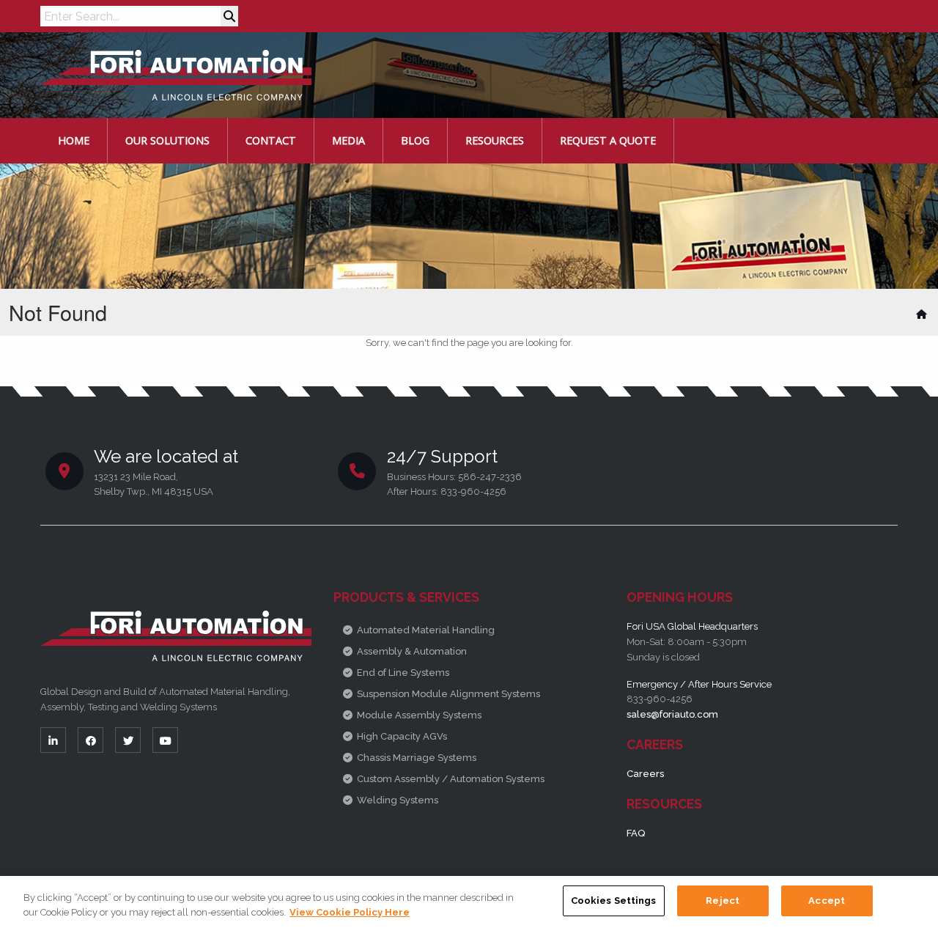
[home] (922, 314)
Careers (645, 773)
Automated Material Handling (426, 630)
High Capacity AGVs (402, 736)
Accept (826, 900)
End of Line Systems (403, 672)
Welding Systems (397, 800)
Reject (722, 900)
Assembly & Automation (412, 651)
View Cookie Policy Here (349, 912)
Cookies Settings (614, 900)
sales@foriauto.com (672, 714)
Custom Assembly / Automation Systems (450, 778)
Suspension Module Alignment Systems (448, 693)
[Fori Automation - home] (175, 74)
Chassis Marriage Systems (416, 757)
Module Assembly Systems (419, 715)
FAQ (636, 833)
